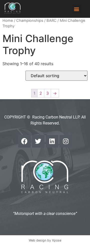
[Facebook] (24, 141)
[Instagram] (66, 141)
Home (7, 20)
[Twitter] (38, 141)
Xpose (56, 240)
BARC (51, 20)
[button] (76, 9)
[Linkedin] (52, 141)
